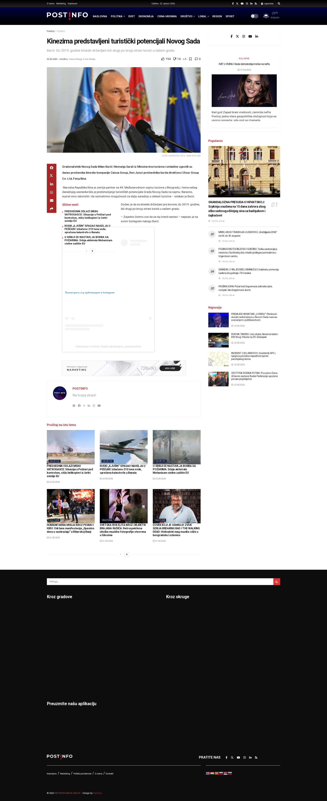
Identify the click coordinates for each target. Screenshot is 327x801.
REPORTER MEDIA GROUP (67, 793)
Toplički (229, 679)
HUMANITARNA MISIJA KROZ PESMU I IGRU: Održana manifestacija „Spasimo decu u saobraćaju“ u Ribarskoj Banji (70, 528)
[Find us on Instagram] (247, 3)
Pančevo (93, 634)
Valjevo (132, 643)
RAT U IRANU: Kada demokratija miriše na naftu (244, 64)
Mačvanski (174, 670)
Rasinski (229, 617)
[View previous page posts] (86, 251)
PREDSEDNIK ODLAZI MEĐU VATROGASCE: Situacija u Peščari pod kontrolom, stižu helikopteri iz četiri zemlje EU (88, 216)
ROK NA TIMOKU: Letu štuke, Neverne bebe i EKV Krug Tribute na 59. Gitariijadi (254, 336)
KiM (169, 661)
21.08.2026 (54, 537)
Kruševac (54, 670)
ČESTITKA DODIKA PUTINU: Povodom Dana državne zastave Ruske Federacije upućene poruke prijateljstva (254, 376)
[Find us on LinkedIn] (251, 3)
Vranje (131, 652)
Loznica (53, 688)
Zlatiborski (231, 705)
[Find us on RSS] (256, 3)
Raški (227, 625)
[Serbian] (225, 773)
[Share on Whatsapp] (51, 192)
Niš (89, 608)
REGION (217, 16)
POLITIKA (116, 16)
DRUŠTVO (186, 16)
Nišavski (172, 688)
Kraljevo (53, 661)
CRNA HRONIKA (167, 16)
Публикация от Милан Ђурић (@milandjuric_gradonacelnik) (108, 346)
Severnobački (233, 634)
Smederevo (96, 688)
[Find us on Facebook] (233, 3)
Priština (92, 661)
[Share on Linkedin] (51, 184)
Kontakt (109, 773)
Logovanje (268, 3)
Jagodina (54, 634)
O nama (50, 3)
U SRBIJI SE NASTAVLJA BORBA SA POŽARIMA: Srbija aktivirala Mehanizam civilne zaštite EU (88, 240)
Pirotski (172, 705)
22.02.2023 (52, 59)
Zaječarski (231, 688)
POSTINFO (80, 388)
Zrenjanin (133, 679)
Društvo (61, 31)
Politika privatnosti (82, 773)
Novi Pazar (95, 617)
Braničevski (175, 617)
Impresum (72, 3)
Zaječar (132, 670)
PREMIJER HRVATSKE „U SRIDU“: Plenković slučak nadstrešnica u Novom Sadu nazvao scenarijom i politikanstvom (254, 317)
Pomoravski (232, 608)
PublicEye (97, 793)
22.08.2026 (54, 482)
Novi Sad (94, 625)
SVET (131, 16)
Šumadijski (231, 670)
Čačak (51, 625)
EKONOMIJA (146, 16)
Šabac (91, 679)
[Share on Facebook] (51, 168)
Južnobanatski (177, 643)
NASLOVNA (100, 16)
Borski (171, 608)
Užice (130, 634)
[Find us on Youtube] (242, 3)
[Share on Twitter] (51, 176)
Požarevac (95, 652)
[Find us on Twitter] (237, 3)
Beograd (53, 608)
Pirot (90, 643)
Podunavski (175, 714)
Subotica (133, 625)
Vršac (130, 661)
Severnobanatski (236, 643)
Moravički (173, 679)
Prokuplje (94, 670)
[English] (208, 773)
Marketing (61, 3)
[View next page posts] (92, 251)
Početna (50, 31)
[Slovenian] (230, 773)
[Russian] (221, 773)
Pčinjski (172, 696)
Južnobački (175, 634)
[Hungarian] (212, 773)
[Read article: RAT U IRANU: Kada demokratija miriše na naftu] (244, 90)
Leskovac (54, 679)
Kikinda (52, 643)
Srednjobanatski (235, 652)
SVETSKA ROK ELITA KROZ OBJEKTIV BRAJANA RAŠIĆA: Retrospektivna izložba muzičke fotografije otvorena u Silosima (123, 530)
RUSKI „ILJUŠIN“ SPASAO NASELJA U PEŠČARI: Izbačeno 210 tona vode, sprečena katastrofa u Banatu (87, 229)
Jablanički (174, 625)
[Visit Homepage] (67, 16)
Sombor (132, 608)
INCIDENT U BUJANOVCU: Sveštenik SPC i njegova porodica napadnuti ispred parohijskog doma (253, 356)
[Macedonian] (217, 773)
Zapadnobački (234, 696)
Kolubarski (174, 652)
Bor (49, 617)
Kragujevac (55, 652)
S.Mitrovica (135, 617)
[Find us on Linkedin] (256, 36)
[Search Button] (279, 3)
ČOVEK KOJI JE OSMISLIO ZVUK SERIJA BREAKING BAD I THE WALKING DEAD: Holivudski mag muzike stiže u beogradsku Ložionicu (176, 530)
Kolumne (244, 58)
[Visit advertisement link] (124, 368)
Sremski (229, 661)
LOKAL (202, 16)
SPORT (230, 16)
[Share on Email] (51, 200)
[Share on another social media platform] (51, 209)
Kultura (54, 520)
